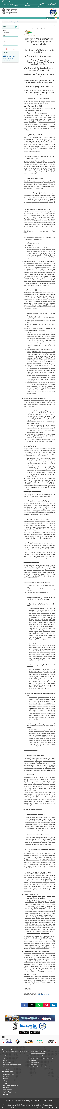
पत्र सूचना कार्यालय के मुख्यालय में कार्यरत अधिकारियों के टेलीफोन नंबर (16, 1052)
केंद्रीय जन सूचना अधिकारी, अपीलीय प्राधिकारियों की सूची (42, 1058)
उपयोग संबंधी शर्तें (38, 1100)
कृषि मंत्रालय (5, 1081)
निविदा (44, 1100)
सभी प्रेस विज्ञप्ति (9, 22)
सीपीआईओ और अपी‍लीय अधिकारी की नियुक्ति (12, 1064)
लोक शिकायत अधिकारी (7, 1056)
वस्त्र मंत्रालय (6, 1076)
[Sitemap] (53, 4)
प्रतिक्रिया (30, 1101)
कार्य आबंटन (33, 1060)
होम (3, 22)
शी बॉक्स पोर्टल (6, 1069)
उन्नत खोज (51, 18)
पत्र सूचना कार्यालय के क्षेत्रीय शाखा (38, 1053)
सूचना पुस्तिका (33, 1064)
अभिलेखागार (50, 1100)
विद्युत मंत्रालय (6, 1094)
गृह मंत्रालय (5, 1083)
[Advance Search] (56, 4)
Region (15, 3)
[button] (48, 4)
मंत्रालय (4, 30)
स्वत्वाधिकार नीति (29, 1100)
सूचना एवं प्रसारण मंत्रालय (8, 1074)
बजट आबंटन (5, 1060)
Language (29, 3)
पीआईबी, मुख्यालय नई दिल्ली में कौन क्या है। (39, 1051)
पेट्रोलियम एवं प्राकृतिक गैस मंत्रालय (10, 1092)
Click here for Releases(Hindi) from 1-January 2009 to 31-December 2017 (9, 57)
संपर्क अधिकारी (6, 1058)
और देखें (55, 1096)
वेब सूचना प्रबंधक (6, 1067)
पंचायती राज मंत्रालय (7, 1089)
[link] (30, 1018)
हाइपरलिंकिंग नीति (9, 1100)
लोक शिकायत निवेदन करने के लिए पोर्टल (38, 1067)
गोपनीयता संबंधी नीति (19, 1100)
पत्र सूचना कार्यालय (11, 13)
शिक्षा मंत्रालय (6, 1087)
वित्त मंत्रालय (5, 1078)
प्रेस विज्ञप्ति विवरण (17, 22)
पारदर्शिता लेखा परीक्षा (35, 1062)
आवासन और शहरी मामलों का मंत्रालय (10, 1085)
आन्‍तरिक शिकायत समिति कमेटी (37, 1056)
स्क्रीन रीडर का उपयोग (8, 4)
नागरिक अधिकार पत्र (7, 1062)
